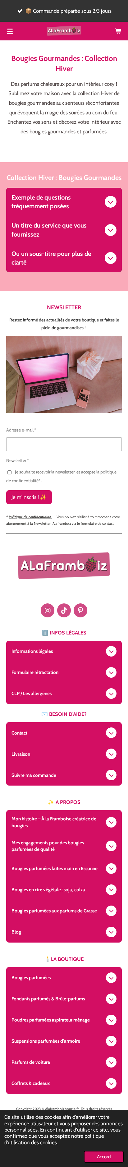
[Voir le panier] (118, 31)
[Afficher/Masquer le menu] (10, 31)
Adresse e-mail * (21, 430)
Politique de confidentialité (30, 517)
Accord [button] (104, 1157)
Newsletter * (17, 460)
